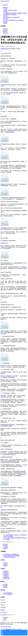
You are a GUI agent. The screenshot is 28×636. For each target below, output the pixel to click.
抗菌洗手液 (12, 557)
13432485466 (4, 612)
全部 (4, 13)
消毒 (2, 243)
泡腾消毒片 (3, 48)
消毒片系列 (6, 572)
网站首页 (5, 7)
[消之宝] (14, 1)
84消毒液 (4, 395)
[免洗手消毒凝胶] (7, 555)
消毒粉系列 (6, 571)
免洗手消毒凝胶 (16, 555)
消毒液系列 (6, 574)
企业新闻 (5, 545)
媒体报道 (5, 548)
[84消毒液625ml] (7, 554)
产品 (6, 457)
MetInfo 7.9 (8, 629)
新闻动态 (5, 31)
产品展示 (3, 568)
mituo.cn (19, 629)
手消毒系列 (6, 575)
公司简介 (5, 562)
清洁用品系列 (6, 578)
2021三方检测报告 (7, 594)
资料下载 (3, 590)
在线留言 (5, 564)
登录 (4, 4)
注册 (7, 4)
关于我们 (3, 560)
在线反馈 (5, 565)
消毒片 (22, 204)
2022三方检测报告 (7, 592)
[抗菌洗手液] (6, 557)
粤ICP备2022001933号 (6, 626)
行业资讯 (5, 33)
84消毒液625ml (15, 554)
